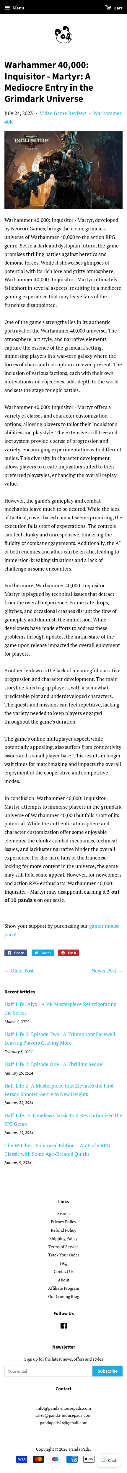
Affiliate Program (63, 1288)
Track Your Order (63, 1255)
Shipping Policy (63, 1238)
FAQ (63, 1263)
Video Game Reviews (63, 113)
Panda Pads (79, 1449)
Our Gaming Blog (63, 1296)
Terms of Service (63, 1246)
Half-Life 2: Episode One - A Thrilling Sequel (54, 1064)
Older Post (22, 970)
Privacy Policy (63, 1221)
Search (63, 1213)
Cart (118, 8)
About (63, 1280)
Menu (18, 8)
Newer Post (104, 970)
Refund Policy (63, 1230)
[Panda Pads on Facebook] (63, 1326)
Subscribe (107, 1371)
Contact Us (64, 1271)
